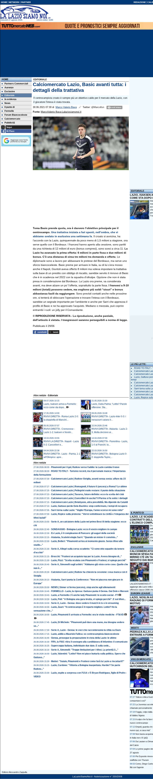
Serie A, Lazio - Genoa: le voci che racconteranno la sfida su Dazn (86, 630)
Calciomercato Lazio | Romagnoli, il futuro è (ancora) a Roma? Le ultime (89, 486)
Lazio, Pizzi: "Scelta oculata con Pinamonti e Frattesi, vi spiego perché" (88, 560)
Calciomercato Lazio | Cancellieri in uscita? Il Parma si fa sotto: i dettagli (89, 498)
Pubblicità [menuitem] (9, 122)
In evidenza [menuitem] (10, 99)
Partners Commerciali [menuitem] (16, 83)
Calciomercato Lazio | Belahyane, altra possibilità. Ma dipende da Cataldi (89, 502)
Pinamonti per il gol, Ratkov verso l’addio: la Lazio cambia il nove (85, 467)
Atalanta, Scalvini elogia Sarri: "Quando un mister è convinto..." (84, 537)
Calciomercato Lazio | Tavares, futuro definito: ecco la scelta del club (87, 494)
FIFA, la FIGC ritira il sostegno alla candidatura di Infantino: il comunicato (89, 641)
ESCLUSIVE (137, 547)
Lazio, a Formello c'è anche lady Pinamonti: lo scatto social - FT (84, 595)
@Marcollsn (97, 107)
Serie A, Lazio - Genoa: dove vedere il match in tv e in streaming (85, 603)
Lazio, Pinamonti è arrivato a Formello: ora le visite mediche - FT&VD (87, 614)
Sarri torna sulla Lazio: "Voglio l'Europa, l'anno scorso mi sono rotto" (87, 510)
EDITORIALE (137, 191)
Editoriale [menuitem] (9, 95)
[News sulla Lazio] (25, 12)
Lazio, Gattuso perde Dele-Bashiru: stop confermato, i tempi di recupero (89, 506)
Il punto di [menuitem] (9, 107)
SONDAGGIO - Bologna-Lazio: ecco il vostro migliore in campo (84, 529)
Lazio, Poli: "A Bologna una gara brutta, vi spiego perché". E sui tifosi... (88, 599)
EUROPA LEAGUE (140, 593)
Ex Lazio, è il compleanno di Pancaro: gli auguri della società (83, 533)
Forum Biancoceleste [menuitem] (15, 115)
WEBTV (135, 628)
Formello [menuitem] (9, 111)
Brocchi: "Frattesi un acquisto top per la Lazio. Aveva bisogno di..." (86, 556)
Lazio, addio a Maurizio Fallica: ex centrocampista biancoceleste (85, 634)
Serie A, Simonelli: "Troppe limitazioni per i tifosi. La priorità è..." (84, 649)
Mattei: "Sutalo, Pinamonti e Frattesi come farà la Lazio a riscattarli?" (87, 661)
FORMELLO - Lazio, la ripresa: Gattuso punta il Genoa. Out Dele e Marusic (90, 591)
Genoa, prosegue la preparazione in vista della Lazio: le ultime (83, 638)
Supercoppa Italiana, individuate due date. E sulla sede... (80, 645)
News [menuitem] (7, 103)
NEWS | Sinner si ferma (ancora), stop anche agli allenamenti (83, 587)
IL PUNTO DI (137, 512)
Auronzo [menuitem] (8, 87)
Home (5, 79)
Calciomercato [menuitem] (12, 119)
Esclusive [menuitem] (9, 91)
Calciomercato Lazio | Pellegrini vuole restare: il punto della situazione (88, 490)
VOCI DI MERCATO (141, 659)
